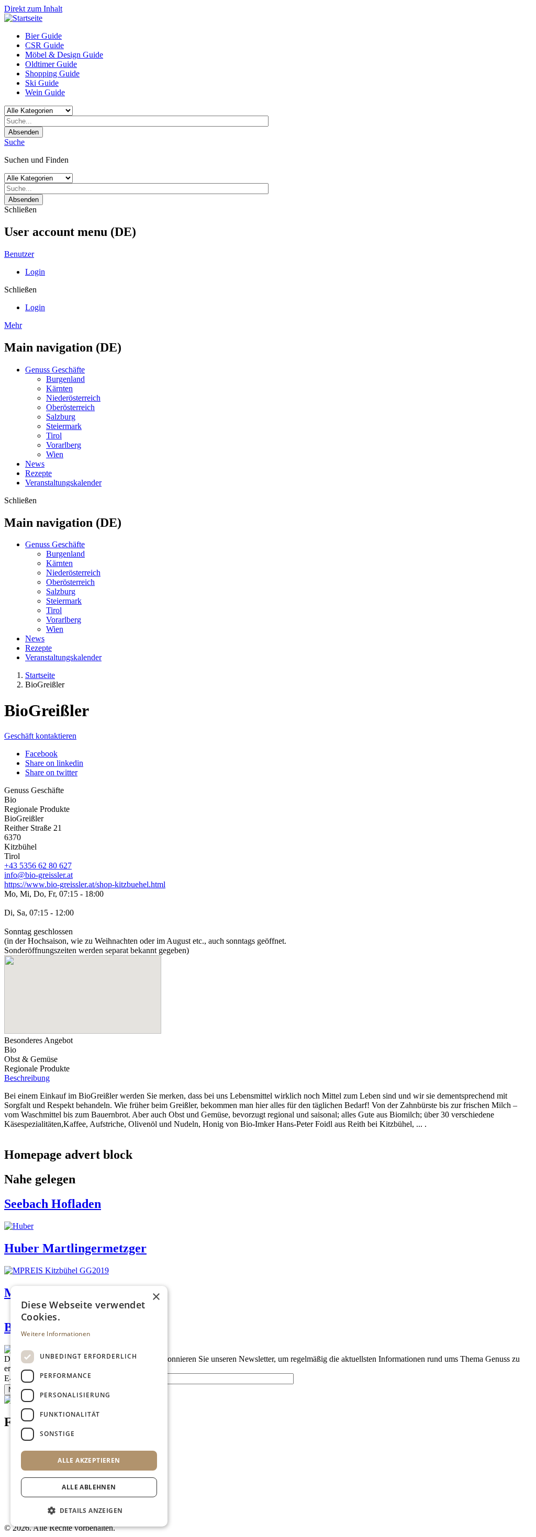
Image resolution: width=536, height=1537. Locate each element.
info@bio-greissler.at (38, 875)
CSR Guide (44, 45)
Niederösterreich (73, 397)
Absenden (23, 132)
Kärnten (59, 388)
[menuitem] (278, 36)
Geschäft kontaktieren (40, 735)
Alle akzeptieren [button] (89, 1460)
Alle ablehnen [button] (89, 1487)
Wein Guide (45, 92)
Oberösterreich (70, 407)
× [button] (156, 1297)
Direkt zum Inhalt (33, 8)
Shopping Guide (52, 73)
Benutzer (19, 254)
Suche (14, 142)
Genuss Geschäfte (55, 369)
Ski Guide (42, 82)
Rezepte (38, 473)
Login (35, 271)
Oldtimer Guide (51, 64)
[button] (89, 1510)
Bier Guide (43, 35)
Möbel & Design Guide (64, 54)
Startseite (40, 675)
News (34, 463)
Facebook (41, 753)
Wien (54, 454)
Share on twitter (51, 772)
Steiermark (64, 426)
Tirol (54, 435)
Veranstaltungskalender (63, 482)
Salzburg (60, 416)
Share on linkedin (54, 763)
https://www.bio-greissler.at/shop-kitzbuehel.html (84, 884)
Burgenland (65, 379)
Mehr (13, 325)
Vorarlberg (63, 444)
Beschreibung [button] (27, 1077)
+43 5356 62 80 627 (38, 865)
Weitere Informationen (55, 1333)
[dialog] (89, 1406)
